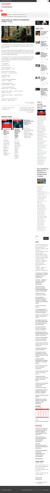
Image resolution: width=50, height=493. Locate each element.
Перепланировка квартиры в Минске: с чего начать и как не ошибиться (41, 344)
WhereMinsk (10, 23)
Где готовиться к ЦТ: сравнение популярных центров (44, 33)
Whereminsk (6, 4)
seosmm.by (41, 421)
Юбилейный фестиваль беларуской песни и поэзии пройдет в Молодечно (41, 333)
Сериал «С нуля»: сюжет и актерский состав (8, 108)
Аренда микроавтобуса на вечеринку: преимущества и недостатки (44, 54)
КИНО (14, 120)
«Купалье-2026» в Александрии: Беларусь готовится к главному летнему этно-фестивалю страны (41, 300)
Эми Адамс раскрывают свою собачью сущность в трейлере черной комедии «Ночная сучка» (17, 133)
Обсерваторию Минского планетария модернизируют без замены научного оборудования (41, 453)
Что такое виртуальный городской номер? (44, 78)
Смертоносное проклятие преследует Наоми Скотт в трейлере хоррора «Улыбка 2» (29, 122)
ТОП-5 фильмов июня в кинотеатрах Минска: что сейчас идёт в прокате (6, 131)
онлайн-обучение (44, 74)
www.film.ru (31, 102)
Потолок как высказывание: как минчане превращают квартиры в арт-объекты (41, 339)
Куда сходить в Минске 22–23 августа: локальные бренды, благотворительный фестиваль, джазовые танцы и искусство (42, 247)
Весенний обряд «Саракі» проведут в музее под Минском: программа (41, 391)
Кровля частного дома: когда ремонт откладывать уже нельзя (42, 316)
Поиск (36, 236)
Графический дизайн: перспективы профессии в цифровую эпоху (44, 43)
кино (7, 139)
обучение (43, 39)
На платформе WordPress (27, 490)
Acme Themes (46, 490)
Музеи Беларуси (39, 458)
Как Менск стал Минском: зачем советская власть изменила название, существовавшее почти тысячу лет (41, 263)
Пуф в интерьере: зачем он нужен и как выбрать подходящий (41, 367)
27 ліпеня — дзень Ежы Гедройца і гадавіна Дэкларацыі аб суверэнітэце (41, 269)
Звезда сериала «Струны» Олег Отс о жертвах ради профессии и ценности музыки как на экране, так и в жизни (26, 110)
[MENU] (1, 11)
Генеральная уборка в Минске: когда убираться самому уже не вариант (41, 328)
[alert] (42, 483)
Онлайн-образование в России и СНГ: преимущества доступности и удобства (44, 67)
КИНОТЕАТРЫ (4, 120)
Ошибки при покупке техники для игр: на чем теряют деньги (41, 372)
